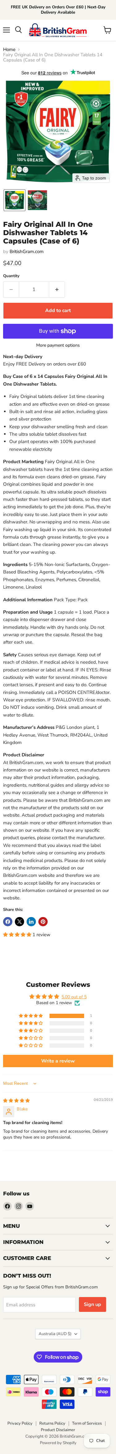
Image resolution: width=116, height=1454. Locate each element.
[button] (14, 200)
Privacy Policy (19, 1423)
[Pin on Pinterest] (43, 921)
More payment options (58, 345)
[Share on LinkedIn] (31, 921)
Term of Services (87, 1423)
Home (9, 49)
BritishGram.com (27, 251)
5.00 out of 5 (74, 997)
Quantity (11, 276)
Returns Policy (52, 1423)
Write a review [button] (58, 1061)
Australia (55, 1334)
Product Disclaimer (58, 1430)
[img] (16, 1101)
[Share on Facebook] (7, 921)
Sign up (92, 1304)
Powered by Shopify (58, 1443)
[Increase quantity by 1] (57, 289)
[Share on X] (19, 921)
